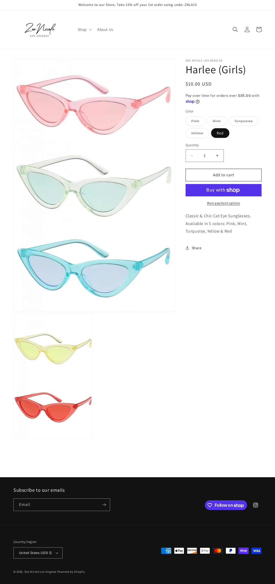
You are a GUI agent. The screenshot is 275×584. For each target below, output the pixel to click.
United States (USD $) (35, 552)
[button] (84, 29)
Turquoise (246, 122)
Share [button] (197, 247)
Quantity (192, 145)
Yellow (200, 134)
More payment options (223, 203)
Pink (198, 122)
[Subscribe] (104, 504)
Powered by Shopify (71, 572)
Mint (219, 122)
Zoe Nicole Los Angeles (40, 572)
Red (220, 133)
